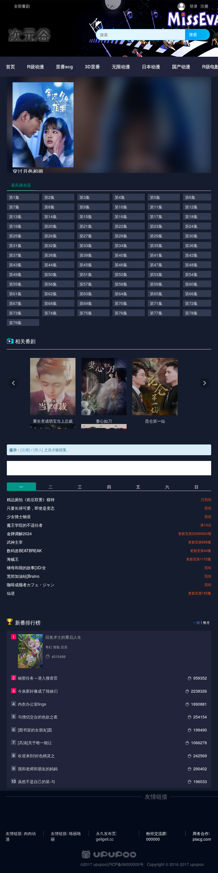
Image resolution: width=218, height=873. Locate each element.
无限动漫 (121, 66)
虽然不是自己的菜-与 (36, 781)
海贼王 (13, 559)
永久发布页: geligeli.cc (106, 833)
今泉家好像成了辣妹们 (38, 691)
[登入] (38, 449)
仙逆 (11, 593)
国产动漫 (181, 66)
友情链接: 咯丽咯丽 (66, 833)
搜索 (193, 34)
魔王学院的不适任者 (25, 525)
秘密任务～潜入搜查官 (38, 678)
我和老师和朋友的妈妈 (38, 768)
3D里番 (92, 66)
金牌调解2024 (19, 533)
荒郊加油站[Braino (23, 576)
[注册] (25, 449)
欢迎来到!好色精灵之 (36, 755)
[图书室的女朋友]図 (35, 730)
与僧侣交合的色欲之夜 (38, 717)
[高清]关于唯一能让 (35, 742)
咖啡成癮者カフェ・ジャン (30, 584)
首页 (10, 66)
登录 (194, 6)
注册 (204, 6)
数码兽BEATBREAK (24, 550)
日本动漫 (151, 66)
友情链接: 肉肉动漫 (21, 833)
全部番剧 (22, 6)
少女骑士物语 (19, 516)
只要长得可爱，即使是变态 (30, 508)
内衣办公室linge (32, 704)
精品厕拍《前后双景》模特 (30, 499)
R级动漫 (35, 66)
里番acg (64, 66)
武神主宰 (15, 542)
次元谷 (29, 34)
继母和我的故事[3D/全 (26, 567)
